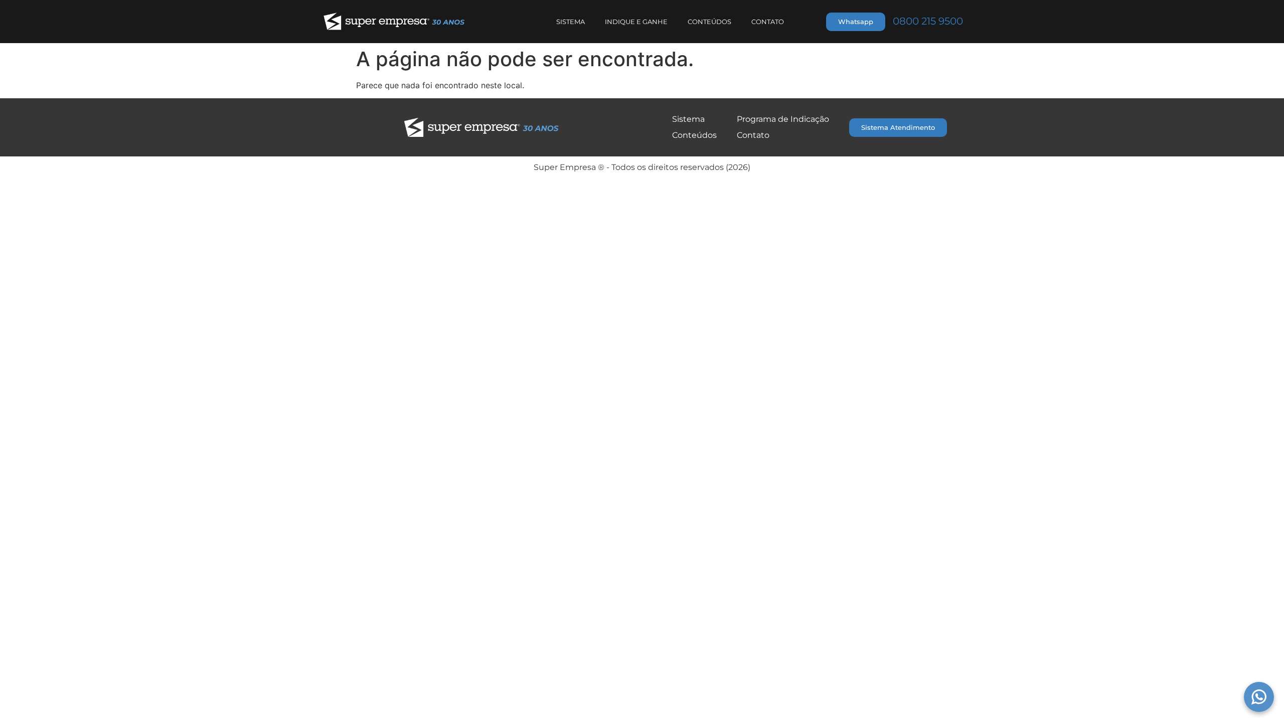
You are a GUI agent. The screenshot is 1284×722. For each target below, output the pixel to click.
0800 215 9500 (928, 21)
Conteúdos (709, 22)
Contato (767, 22)
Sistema (570, 22)
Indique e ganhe (636, 22)
